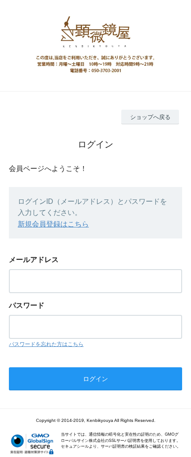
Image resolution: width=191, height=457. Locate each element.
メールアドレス (34, 259)
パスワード (26, 305)
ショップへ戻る (150, 117)
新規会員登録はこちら (53, 224)
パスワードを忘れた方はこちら (46, 344)
